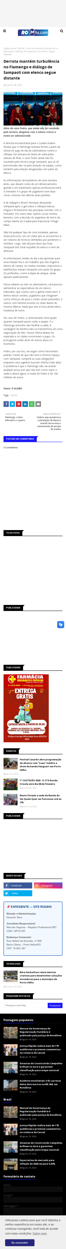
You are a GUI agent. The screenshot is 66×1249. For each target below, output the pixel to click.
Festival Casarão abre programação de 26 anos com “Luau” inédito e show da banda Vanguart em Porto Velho (40, 764)
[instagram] (48, 885)
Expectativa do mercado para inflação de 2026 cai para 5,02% (37, 1162)
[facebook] (18, 885)
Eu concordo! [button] (20, 1242)
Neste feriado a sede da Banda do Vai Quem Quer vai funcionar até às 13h (40, 799)
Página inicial (10, 48)
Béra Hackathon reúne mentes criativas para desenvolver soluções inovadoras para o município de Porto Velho (41, 977)
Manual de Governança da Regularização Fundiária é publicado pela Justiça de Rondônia (40, 1032)
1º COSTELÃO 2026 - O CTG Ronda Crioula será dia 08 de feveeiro (39, 782)
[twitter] (18, 893)
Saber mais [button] (40, 1233)
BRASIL (21, 48)
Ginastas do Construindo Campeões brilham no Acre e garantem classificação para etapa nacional (41, 1067)
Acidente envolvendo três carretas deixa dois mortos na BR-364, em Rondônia (40, 1084)
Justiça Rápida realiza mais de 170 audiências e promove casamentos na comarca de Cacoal (40, 1049)
